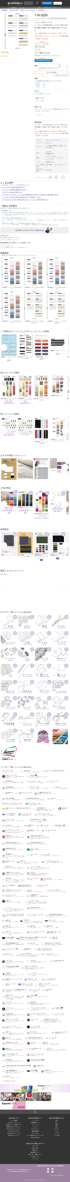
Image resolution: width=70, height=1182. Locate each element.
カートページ (35, 1124)
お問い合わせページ (24, 1169)
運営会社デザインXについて (14, 1127)
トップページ (35, 1120)
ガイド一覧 (35, 1146)
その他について (35, 1156)
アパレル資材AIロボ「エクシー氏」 (35, 1135)
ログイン (57, 3)
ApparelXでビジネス (14, 1131)
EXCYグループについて (14, 1122)
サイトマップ (35, 1158)
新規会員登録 (47, 3)
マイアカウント (35, 1129)
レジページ (35, 1127)
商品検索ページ (35, 1122)
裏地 (56, 1124)
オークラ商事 (45, 44)
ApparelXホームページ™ (13, 1133)
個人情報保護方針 (59, 1166)
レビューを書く (6, 245)
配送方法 (35, 1150)
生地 (56, 1120)
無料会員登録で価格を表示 (43, 60)
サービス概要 (13, 1120)
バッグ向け (49, 145)
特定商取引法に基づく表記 (48, 1166)
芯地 (56, 1127)
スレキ (56, 1131)
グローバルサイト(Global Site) (57, 1175)
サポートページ (40, 230)
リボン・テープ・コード (27, 10)
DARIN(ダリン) (43, 42)
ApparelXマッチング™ (13, 1135)
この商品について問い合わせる (61, 75)
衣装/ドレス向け (58, 145)
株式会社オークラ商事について (14, 1124)
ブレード (48, 143)
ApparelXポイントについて (14, 1129)
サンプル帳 (56, 1135)
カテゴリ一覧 (14, 10)
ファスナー (56, 1129)
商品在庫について (35, 1152)
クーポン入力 (35, 1133)
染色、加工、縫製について (35, 1154)
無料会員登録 (35, 1131)
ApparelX (4, 10)
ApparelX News (35, 1137)
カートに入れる (51, 72)
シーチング (56, 1133)
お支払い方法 (35, 1148)
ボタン (56, 1122)
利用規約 (39, 1166)
